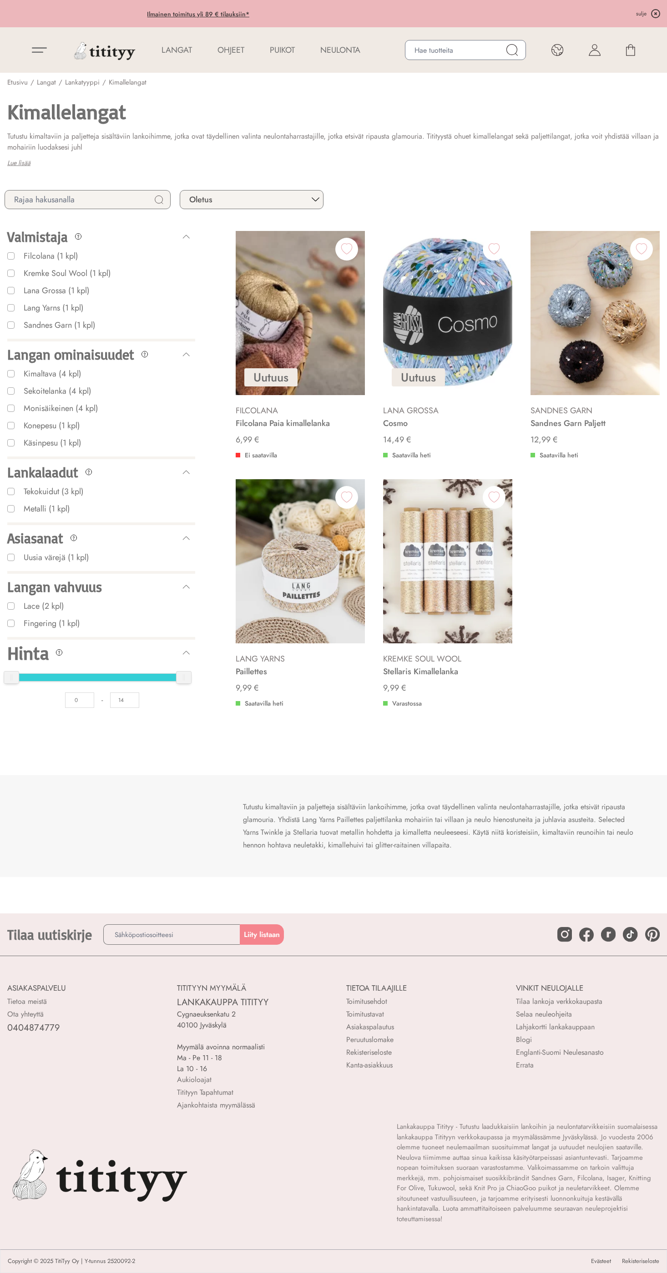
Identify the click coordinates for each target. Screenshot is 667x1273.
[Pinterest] (652, 934)
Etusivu (17, 82)
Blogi (524, 1039)
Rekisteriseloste (369, 1052)
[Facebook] (586, 934)
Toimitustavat (365, 1014)
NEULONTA (340, 50)
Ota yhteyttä (25, 1014)
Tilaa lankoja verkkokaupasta (559, 1001)
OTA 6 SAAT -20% (263, 14)
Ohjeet (230, 50)
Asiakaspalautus (370, 1027)
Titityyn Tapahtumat (205, 1092)
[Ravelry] (608, 934)
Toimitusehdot (366, 1001)
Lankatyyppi (82, 82)
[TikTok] (630, 934)
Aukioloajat (194, 1079)
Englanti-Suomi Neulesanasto (560, 1052)
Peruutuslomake (370, 1039)
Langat (46, 82)
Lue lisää (18, 162)
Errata (525, 1065)
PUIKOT (282, 50)
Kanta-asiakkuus (369, 1065)
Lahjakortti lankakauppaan (555, 1027)
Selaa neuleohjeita (544, 1014)
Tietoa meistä (27, 1001)
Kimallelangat (128, 82)
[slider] (11, 677)
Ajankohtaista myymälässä (216, 1105)
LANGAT (177, 50)
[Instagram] (564, 934)
